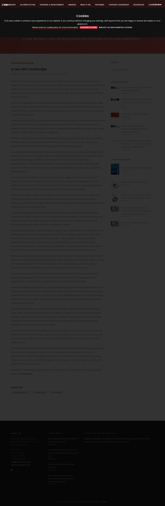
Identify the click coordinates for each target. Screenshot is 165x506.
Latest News (54, 433)
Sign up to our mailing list (100, 433)
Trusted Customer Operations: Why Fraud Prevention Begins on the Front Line (136, 102)
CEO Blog (35, 74)
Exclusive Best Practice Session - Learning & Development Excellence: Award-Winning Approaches (136, 211)
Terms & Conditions (92, 502)
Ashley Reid (26, 373)
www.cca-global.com (20, 465)
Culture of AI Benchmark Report (134, 182)
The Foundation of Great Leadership (136, 168)
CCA (5, 5)
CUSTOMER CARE (40, 392)
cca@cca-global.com (21, 462)
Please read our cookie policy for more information (55, 27)
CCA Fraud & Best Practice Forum (135, 222)
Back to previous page (23, 63)
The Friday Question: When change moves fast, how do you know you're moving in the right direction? (136, 144)
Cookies (104, 502)
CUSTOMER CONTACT (20, 392)
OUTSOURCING (56, 392)
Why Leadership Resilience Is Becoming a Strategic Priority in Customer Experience (134, 129)
